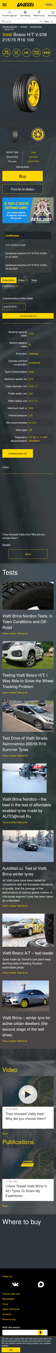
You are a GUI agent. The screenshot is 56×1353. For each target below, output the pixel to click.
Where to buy (39, 15)
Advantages (8, 1298)
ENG (47, 21)
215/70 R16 (33, 161)
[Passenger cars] (48, 4)
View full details (22, 166)
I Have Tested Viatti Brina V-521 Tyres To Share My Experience (26, 1190)
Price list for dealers (22, 189)
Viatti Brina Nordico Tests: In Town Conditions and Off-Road (27, 621)
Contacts (7, 1314)
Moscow (7, 21)
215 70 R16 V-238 (15, 245)
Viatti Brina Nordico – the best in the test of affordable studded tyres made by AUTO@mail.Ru (26, 807)
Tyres (5, 1303)
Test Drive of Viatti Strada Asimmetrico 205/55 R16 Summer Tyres (24, 743)
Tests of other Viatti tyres (15, 633)
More (28, 554)
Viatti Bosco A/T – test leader (28, 953)
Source (6, 544)
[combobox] (14, 306)
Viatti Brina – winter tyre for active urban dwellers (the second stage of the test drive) (26, 1026)
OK (11, 1350)
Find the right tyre (9, 15)
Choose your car (18, 453)
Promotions (8, 286)
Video (21, 280)
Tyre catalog (25, 15)
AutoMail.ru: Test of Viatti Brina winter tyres (24, 871)
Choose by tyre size (28, 315)
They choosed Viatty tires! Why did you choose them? (25, 1116)
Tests (34, 280)
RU (41, 21)
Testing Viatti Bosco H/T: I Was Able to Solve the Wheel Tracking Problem (28, 680)
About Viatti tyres (11, 1309)
